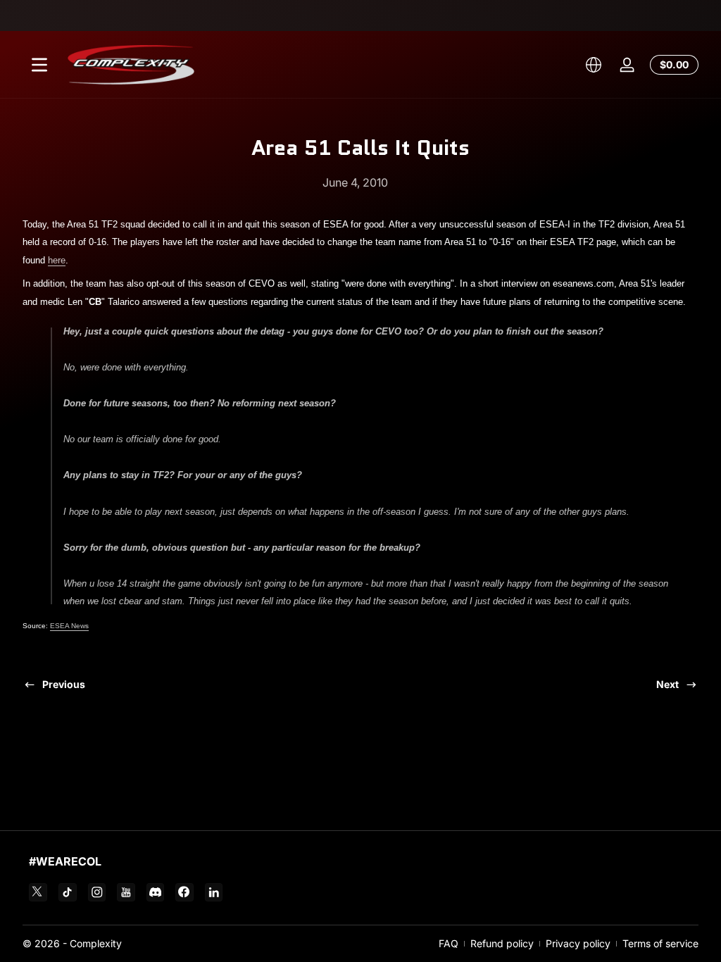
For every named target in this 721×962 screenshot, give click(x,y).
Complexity (96, 943)
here (56, 260)
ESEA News (69, 626)
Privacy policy (578, 943)
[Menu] (39, 65)
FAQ (448, 943)
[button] (593, 64)
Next (667, 684)
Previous (63, 684)
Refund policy (502, 943)
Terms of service (660, 943)
